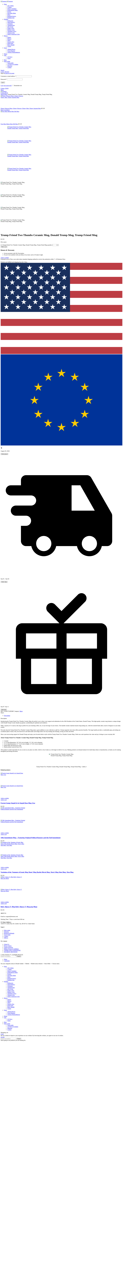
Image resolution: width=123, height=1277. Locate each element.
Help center (7, 930)
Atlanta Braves (11, 49)
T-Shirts (9, 7)
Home (2, 94)
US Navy (9, 57)
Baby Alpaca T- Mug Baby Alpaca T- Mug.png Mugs (19, 907)
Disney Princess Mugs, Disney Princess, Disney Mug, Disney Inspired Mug (21, 108)
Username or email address (8, 76)
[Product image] (13, 787)
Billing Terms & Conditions (11, 949)
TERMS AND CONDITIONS (12, 950)
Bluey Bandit (10, 45)
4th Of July (10, 27)
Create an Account (9, 73)
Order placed (4, 454)
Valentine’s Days (11, 31)
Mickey (9, 39)
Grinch (9, 46)
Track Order (7, 935)
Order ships (4, 581)
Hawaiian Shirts (11, 13)
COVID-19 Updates (12, 64)
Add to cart (4, 246)
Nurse (9, 58)
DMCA (6, 938)
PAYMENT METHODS (10, 952)
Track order (10, 63)
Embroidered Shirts (12, 10)
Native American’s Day (13, 34)
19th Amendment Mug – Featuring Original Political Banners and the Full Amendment (30, 838)
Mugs (8, 14)
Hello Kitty (10, 43)
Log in (2, 82)
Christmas (10, 23)
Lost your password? (6, 85)
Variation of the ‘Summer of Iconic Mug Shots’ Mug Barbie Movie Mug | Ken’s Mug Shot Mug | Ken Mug (37, 872)
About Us (6, 944)
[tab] (63, 715)
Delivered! (3, 709)
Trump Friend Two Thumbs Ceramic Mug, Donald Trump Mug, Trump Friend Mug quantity (27, 245)
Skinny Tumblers (11, 8)
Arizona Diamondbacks (13, 52)
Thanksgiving (11, 25)
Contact (9, 67)
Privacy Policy (8, 946)
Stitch (8, 40)
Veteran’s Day (11, 33)
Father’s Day (10, 28)
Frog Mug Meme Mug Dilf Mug (9, 124)
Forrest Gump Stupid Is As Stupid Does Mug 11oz (18, 803)
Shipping (9, 66)
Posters (9, 11)
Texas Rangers (11, 51)
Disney (9, 37)
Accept (2, 1037)
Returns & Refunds (9, 933)
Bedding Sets (10, 17)
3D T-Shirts (10, 5)
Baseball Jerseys (11, 16)
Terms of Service (8, 947)
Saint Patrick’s (11, 22)
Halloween (10, 20)
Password (4, 79)
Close (2, 1034)
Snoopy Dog (10, 42)
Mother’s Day (11, 30)
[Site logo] (4, 1)
